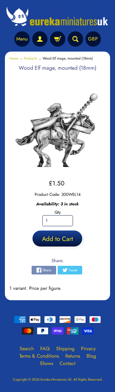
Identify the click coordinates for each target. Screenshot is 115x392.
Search (27, 348)
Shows (46, 363)
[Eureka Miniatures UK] (57, 16)
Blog (91, 355)
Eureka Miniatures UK (55, 379)
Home (14, 58)
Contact (67, 363)
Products (30, 58)
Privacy (88, 348)
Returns (72, 355)
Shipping (65, 348)
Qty (58, 212)
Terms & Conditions (39, 355)
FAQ (45, 348)
